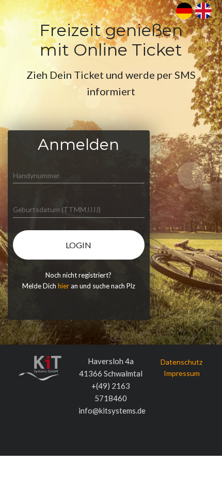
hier (63, 286)
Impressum (182, 373)
